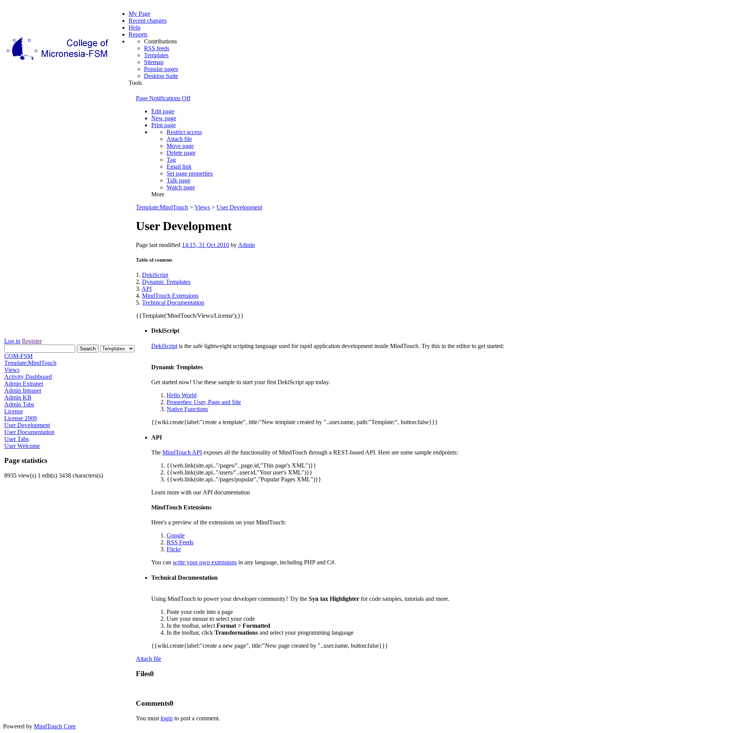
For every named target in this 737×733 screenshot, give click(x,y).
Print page (163, 125)
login (166, 718)
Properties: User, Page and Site (204, 402)
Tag (171, 159)
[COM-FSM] (58, 60)
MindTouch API (182, 452)
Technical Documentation (173, 302)
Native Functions (187, 409)
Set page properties (190, 173)
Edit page (162, 111)
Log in (12, 341)
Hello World (182, 395)
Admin (246, 245)
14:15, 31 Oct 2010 (205, 245)
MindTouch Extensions (170, 295)
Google (176, 535)
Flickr (174, 549)
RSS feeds (156, 48)
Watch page (181, 187)
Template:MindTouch (162, 207)
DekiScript (155, 275)
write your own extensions (205, 562)
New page (163, 118)
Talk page (178, 180)
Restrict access (184, 132)
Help (134, 27)
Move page (180, 146)
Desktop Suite (161, 76)
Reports (138, 34)
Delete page (181, 152)
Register (32, 341)
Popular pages (161, 69)
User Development (239, 207)
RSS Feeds (180, 542)
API (147, 288)
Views (202, 207)
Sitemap (154, 62)
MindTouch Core (55, 726)
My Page (139, 13)
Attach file (179, 139)
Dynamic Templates (166, 282)
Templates (156, 55)
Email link (179, 166)
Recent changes (148, 20)
